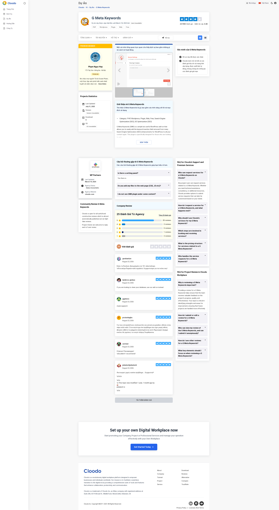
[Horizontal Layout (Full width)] (205, 37)
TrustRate (185, 484)
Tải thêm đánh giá (144, 400)
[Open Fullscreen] (169, 83)
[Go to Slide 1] (138, 92)
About (159, 470)
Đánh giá (127, 38)
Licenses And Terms (196, 508)
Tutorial (159, 477)
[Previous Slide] (119, 70)
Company (160, 474)
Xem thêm (144, 142)
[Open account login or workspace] (275, 3)
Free (127, 27)
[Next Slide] (168, 70)
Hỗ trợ (114, 38)
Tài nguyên (100, 38)
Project (159, 481)
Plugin (113, 27)
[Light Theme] (271, 3)
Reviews (184, 474)
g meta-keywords (103, 7)
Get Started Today (142, 447)
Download (185, 470)
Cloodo (81, 7)
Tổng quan (85, 38)
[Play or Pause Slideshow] (118, 83)
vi (87, 7)
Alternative (185, 477)
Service (159, 484)
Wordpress (103, 27)
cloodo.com (89, 194)
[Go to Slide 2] (149, 92)
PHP (94, 27)
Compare (185, 481)
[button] (144, 70)
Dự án (91, 7)
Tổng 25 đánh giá (165, 215)
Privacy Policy (181, 508)
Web (120, 27)
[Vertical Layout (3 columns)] (200, 37)
